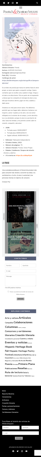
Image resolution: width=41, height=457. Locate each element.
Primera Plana (26, 364)
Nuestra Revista (8, 394)
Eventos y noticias (16, 342)
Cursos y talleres (8, 409)
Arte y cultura (11, 318)
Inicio (4, 391)
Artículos (25, 318)
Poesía (8, 364)
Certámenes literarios (10, 412)
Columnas (11, 327)
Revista (30, 369)
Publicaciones (11, 368)
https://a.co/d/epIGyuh (24, 155)
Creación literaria (24, 335)
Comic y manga (22, 327)
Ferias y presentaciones (11, 406)
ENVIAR (20, 299)
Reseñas (22, 368)
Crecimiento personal (12, 339)
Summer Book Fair (18, 376)
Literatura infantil (21, 355)
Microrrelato (16, 358)
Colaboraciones (23, 322)
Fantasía (30, 343)
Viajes (32, 376)
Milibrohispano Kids (25, 358)
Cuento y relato (26, 338)
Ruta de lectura (14, 372)
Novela (28, 360)
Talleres (27, 376)
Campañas (9, 323)
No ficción (22, 361)
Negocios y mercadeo (11, 361)
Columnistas (6, 397)
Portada (15, 364)
